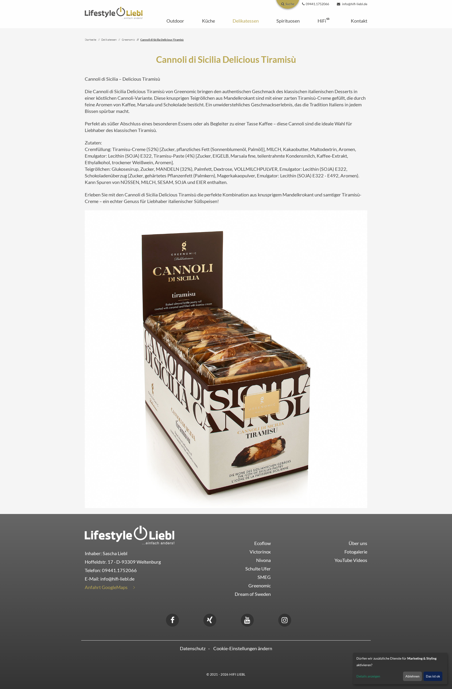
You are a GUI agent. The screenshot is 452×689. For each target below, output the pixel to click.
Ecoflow (262, 543)
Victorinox (260, 551)
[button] (175, 20)
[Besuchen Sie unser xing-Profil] (209, 619)
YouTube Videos (351, 560)
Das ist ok (433, 676)
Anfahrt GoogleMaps (106, 587)
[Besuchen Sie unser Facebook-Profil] (172, 619)
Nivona (263, 560)
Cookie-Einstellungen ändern (242, 648)
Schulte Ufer (258, 568)
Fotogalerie (355, 551)
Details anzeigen (368, 676)
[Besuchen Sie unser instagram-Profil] (284, 619)
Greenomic (259, 585)
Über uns (358, 543)
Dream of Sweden (253, 594)
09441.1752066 (119, 570)
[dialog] (400, 668)
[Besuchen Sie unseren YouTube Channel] (247, 619)
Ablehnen (412, 676)
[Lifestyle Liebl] (113, 12)
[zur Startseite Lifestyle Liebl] (129, 534)
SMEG (264, 577)
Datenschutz (193, 648)
